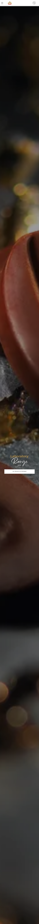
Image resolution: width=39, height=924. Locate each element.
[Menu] (2, 3)
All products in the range (19, 471)
